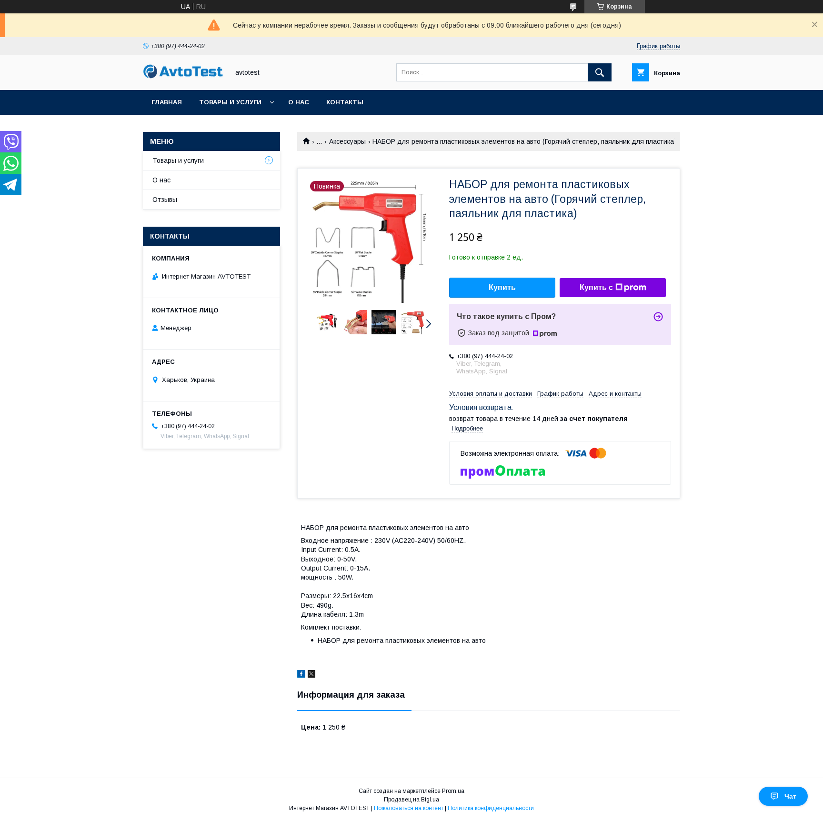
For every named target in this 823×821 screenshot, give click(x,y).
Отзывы (164, 199)
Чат (790, 796)
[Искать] (600, 72)
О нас (298, 102)
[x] (311, 675)
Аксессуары (347, 141)
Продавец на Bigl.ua (411, 799)
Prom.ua (453, 791)
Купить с (596, 287)
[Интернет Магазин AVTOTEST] (183, 77)
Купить (502, 287)
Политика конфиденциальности (491, 808)
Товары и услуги (230, 102)
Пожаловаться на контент (408, 808)
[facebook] (301, 675)
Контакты (344, 102)
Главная (166, 102)
